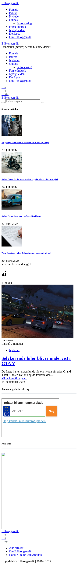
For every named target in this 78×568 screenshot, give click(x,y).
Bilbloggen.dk (10, 3)
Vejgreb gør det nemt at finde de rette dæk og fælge (25, 142)
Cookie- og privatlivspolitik (25, 554)
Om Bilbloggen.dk (20, 37)
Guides (13, 20)
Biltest (13, 13)
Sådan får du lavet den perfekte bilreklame (21, 216)
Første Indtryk (17, 26)
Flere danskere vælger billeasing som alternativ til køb (26, 253)
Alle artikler (16, 548)
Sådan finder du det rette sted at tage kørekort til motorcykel (30, 179)
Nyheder (14, 16)
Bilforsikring (24, 23)
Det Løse (14, 33)
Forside (13, 9)
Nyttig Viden (17, 30)
